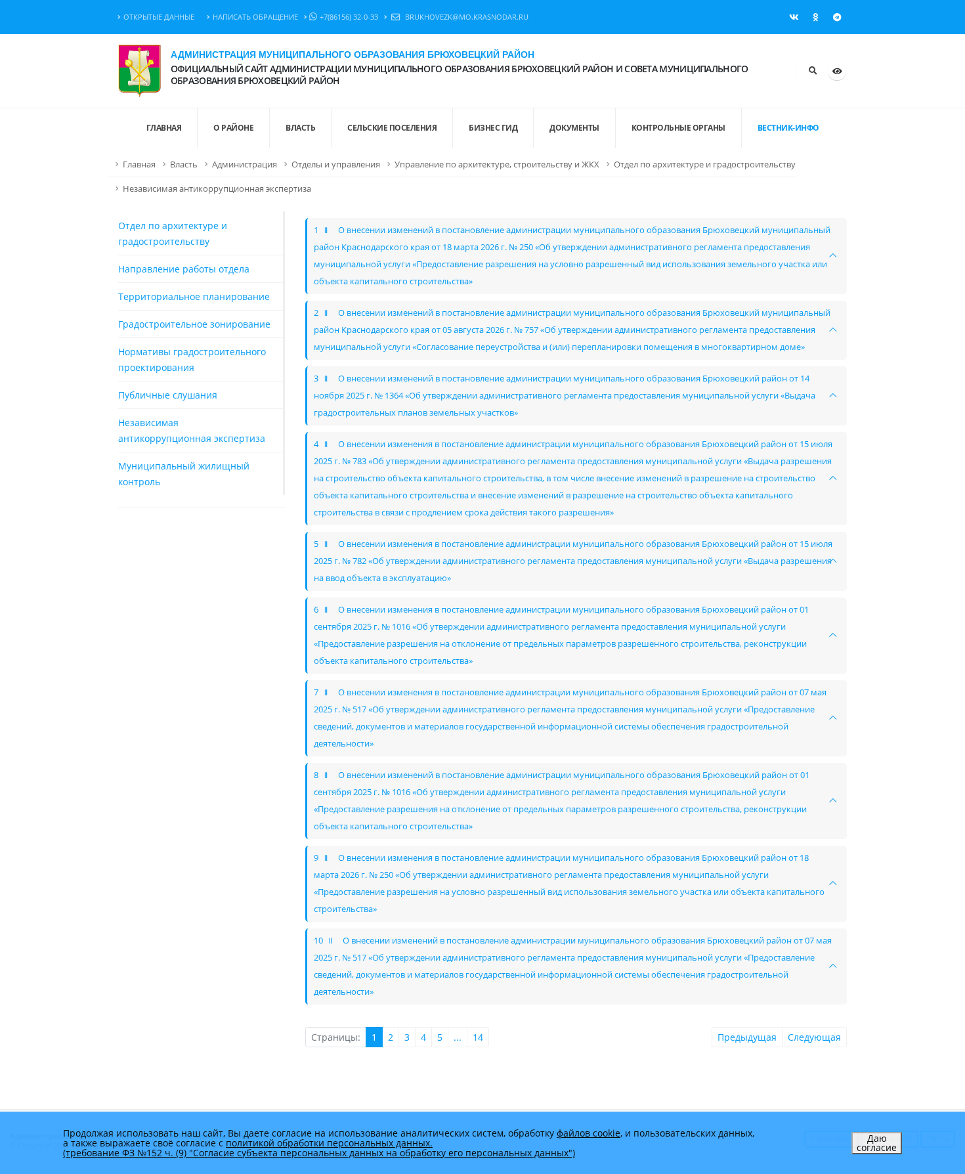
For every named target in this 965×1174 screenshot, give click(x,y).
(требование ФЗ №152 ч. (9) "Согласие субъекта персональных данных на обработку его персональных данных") (319, 1152)
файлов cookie (588, 1133)
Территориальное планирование (194, 296)
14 (478, 1037)
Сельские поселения (392, 127)
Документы (574, 127)
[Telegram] (837, 17)
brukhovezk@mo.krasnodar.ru (465, 17)
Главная (139, 164)
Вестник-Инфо (788, 127)
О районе (233, 127)
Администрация (244, 164)
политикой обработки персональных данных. (329, 1143)
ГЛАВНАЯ (164, 127)
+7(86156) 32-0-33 (349, 17)
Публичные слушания (167, 395)
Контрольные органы (678, 127)
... (457, 1037)
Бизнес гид (493, 127)
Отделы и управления (335, 164)
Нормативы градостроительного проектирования (192, 359)
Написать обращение (255, 17)
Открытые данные (158, 17)
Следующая (814, 1037)
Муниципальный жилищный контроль (183, 474)
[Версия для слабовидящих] (837, 71)
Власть (300, 127)
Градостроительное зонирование (194, 324)
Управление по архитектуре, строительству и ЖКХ (497, 164)
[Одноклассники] (815, 17)
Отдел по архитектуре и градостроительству (705, 164)
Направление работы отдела (183, 269)
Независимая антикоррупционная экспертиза (217, 188)
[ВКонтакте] (793, 17)
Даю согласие (877, 1143)
